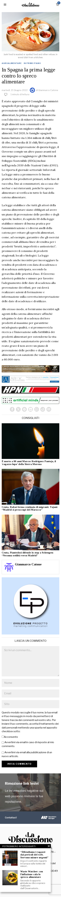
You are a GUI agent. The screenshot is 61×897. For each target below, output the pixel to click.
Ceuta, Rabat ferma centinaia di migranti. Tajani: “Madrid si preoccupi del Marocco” (30, 508)
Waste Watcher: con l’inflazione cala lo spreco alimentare (31, 874)
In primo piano (32, 63)
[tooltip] (12, 409)
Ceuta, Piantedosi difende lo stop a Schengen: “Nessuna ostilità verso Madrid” (28, 554)
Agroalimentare (12, 63)
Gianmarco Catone (48, 90)
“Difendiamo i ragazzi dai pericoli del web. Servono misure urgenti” (34, 855)
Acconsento (11, 736)
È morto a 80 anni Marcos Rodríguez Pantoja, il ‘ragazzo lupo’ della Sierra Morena (29, 462)
